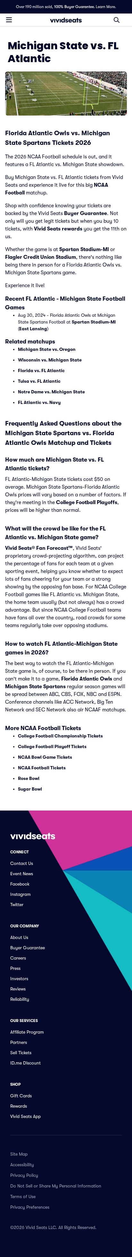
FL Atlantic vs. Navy (39, 402)
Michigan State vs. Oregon (47, 349)
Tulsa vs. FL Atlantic (39, 381)
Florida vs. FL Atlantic (41, 370)
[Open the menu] (9, 19)
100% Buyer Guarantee (74, 7)
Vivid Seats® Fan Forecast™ (39, 548)
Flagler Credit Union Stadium (40, 257)
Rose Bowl (28, 778)
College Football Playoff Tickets (52, 746)
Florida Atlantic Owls (86, 679)
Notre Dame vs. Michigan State (51, 391)
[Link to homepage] (66, 20)
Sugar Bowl (30, 789)
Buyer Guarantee (85, 213)
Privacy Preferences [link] (29, 1207)
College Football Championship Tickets (60, 735)
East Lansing (33, 328)
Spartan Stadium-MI (84, 249)
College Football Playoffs (86, 502)
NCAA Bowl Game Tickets (45, 757)
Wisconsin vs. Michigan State (50, 359)
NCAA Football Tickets (42, 767)
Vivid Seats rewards (58, 229)
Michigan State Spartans (35, 686)
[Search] (116, 20)
